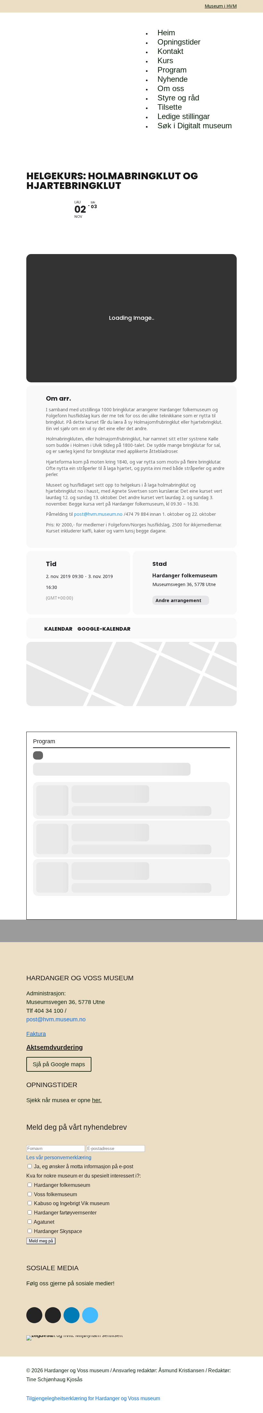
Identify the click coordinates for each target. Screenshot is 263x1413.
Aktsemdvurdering (54, 1047)
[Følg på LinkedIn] (72, 1315)
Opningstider (178, 42)
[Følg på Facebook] (34, 1315)
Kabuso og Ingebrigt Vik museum (71, 1203)
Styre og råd (178, 97)
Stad (159, 564)
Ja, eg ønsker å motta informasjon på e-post (83, 1166)
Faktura (36, 1034)
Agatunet (43, 1222)
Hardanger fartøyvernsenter (65, 1212)
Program (172, 69)
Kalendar (58, 629)
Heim (166, 32)
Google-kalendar (104, 629)
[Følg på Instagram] (53, 1315)
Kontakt (170, 51)
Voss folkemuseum (55, 1194)
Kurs (165, 60)
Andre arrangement (178, 600)
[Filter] (38, 755)
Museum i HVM (221, 6)
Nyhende (172, 79)
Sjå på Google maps (59, 1064)
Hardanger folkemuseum (184, 575)
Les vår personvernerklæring (58, 1157)
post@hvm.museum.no (98, 514)
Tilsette (169, 107)
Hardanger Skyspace (57, 1231)
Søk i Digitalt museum (194, 125)
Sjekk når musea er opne (64, 1100)
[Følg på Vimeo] (90, 1315)
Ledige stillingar (183, 116)
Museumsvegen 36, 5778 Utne (184, 584)
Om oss (170, 88)
